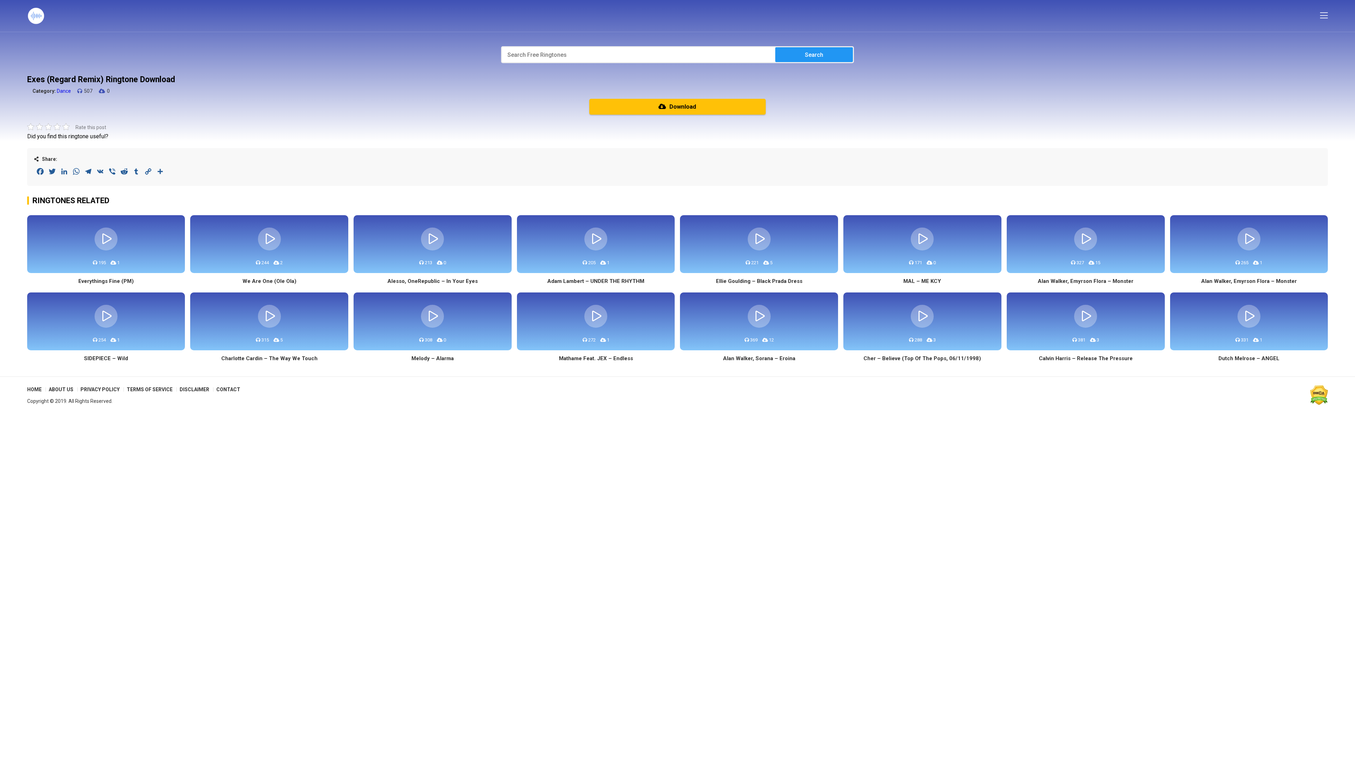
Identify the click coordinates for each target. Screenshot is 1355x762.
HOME (34, 389)
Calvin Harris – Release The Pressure (1086, 358)
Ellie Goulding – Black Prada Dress (759, 281)
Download (682, 106)
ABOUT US (61, 389)
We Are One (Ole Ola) (269, 281)
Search (814, 55)
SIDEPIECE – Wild (106, 358)
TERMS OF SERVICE (150, 389)
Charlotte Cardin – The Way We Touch (269, 358)
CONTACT (228, 389)
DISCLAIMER (194, 389)
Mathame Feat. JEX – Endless (596, 358)
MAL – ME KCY (922, 281)
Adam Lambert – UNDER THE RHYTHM (595, 281)
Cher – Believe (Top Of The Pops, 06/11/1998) (922, 358)
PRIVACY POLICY (100, 389)
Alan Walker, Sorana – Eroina (759, 358)
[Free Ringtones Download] (36, 16)
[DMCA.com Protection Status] (1319, 395)
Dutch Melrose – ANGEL (1248, 358)
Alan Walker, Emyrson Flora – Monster (1085, 281)
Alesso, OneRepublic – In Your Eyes (432, 281)
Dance (64, 91)
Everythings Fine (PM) (106, 281)
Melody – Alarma (432, 358)
